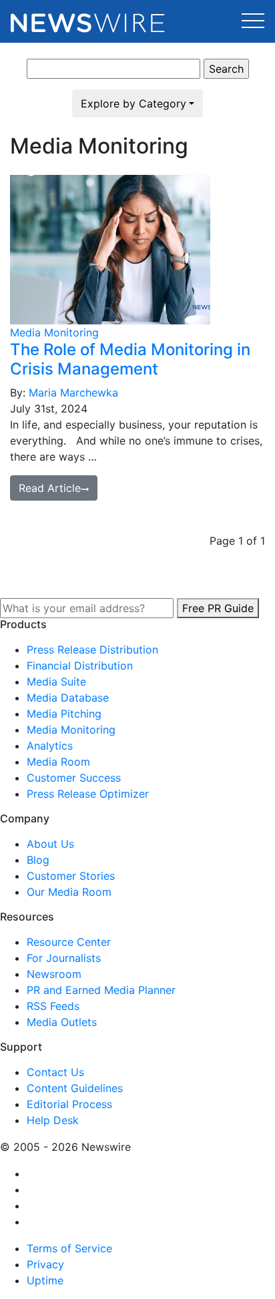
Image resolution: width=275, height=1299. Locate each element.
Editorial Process (69, 1104)
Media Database (68, 697)
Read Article (50, 488)
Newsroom (54, 974)
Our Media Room (69, 891)
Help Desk (53, 1120)
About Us (50, 843)
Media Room (58, 761)
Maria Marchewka (73, 392)
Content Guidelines (75, 1088)
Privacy (45, 1264)
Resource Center (69, 942)
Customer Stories (71, 875)
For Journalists (64, 958)
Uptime (45, 1280)
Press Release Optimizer (88, 793)
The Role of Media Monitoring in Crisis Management (130, 359)
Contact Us (55, 1072)
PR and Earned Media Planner (101, 990)
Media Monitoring (54, 332)
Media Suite (56, 681)
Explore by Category (133, 103)
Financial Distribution (80, 665)
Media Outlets (62, 1022)
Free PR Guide (218, 608)
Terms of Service (69, 1248)
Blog (38, 859)
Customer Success (74, 777)
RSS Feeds (53, 1006)
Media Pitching (64, 713)
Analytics (50, 745)
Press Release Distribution (92, 649)
